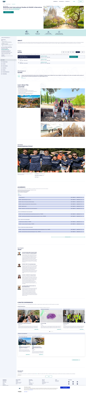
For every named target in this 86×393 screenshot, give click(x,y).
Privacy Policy (57, 381)
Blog (29, 381)
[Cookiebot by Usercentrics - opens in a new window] (20, 391)
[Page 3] (52, 331)
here (36, 373)
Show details (25, 391)
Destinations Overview (5, 385)
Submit (49, 376)
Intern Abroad (4, 382)
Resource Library (31, 380)
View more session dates (16, 8)
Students (17, 381)
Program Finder (4, 380)
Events (30, 382)
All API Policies (57, 380)
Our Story (43, 380)
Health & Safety (31, 384)
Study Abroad (4, 381)
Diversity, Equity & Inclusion (45, 382)
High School (4, 384)
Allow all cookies (65, 387)
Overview (17, 380)
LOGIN (74, 1)
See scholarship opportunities (59, 34)
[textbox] (29, 91)
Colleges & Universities (18, 382)
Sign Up (81, 1)
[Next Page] (84, 322)
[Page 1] (49, 331)
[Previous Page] (17, 322)
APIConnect (43, 381)
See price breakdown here (5, 49)
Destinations (61, 1)
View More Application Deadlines (13, 9)
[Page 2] (51, 331)
